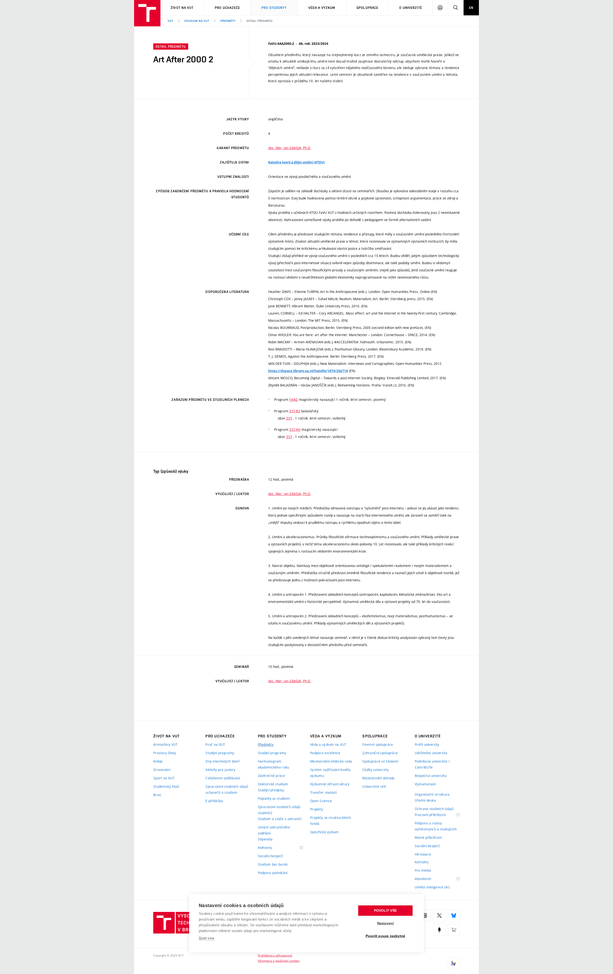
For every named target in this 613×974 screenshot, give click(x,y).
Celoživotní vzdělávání (222, 778)
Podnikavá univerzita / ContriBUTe (432, 764)
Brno (157, 795)
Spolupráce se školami (380, 761)
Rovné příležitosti (428, 837)
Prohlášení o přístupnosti (275, 955)
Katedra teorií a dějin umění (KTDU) (296, 162)
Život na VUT (182, 8)
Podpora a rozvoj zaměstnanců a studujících (436, 826)
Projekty (316, 809)
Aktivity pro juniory (220, 769)
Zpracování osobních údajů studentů (279, 810)
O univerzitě (410, 8)
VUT (170, 21)
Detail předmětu (260, 21)
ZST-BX (294, 411)
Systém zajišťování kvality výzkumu (330, 772)
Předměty (228, 21)
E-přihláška (214, 801)
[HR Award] (454, 963)
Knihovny (271, 848)
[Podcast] (439, 930)
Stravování (161, 769)
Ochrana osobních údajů (434, 808)
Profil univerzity (427, 744)
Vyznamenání (425, 784)
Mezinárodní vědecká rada (331, 761)
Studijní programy (219, 753)
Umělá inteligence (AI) (432, 887)
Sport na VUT (163, 778)
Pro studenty (274, 8)
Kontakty (422, 862)
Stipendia (265, 839)
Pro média (423, 870)
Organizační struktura (432, 794)
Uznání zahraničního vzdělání (274, 830)
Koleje (158, 761)
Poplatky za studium (274, 798)
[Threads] (425, 916)
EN (471, 8)
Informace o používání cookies (279, 960)
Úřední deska (425, 800)
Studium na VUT (196, 21)
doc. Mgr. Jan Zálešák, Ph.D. (289, 148)
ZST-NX (295, 429)
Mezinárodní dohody (378, 778)
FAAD (293, 399)
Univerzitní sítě (374, 786)
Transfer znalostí (323, 792)
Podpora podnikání (273, 872)
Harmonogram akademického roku (273, 764)
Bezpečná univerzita (431, 775)
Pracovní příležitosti (436, 815)
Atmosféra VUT (165, 744)
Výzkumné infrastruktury (329, 784)
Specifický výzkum (324, 832)
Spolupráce (367, 8)
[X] (439, 916)
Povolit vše (385, 910)
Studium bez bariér (273, 864)
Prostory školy (164, 753)
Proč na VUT (215, 744)
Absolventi (429, 879)
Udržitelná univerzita (431, 753)
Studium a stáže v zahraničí (280, 819)
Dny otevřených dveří (222, 761)
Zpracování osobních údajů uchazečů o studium (226, 789)
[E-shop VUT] (454, 930)
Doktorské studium (273, 784)
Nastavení (385, 923)
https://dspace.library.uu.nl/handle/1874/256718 (308, 371)
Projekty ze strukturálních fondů (330, 820)
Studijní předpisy (271, 790)
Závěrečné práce (271, 775)
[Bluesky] (454, 916)
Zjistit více (206, 938)
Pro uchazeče (227, 8)
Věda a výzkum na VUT (328, 744)
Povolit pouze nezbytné (385, 936)
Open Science (321, 801)
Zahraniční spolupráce (380, 753)
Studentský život (166, 786)
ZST (289, 418)
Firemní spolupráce (377, 744)
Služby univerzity (375, 769)
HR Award (423, 854)
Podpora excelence (325, 753)
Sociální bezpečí (270, 856)
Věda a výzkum (321, 8)
